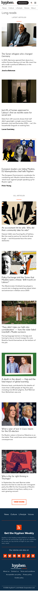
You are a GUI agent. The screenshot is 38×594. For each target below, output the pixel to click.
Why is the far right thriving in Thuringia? (15, 477)
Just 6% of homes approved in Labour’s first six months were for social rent (17, 112)
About (33, 8)
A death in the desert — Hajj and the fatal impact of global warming (18, 380)
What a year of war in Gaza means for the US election (17, 430)
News (4, 8)
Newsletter (23, 3)
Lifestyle (19, 8)
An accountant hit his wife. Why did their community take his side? (18, 229)
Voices (26, 8)
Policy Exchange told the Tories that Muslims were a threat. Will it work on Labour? (19, 279)
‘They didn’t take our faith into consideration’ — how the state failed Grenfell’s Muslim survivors (19, 329)
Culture (11, 8)
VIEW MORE (19, 502)
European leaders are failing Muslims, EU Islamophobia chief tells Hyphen (18, 170)
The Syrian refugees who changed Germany (17, 55)
